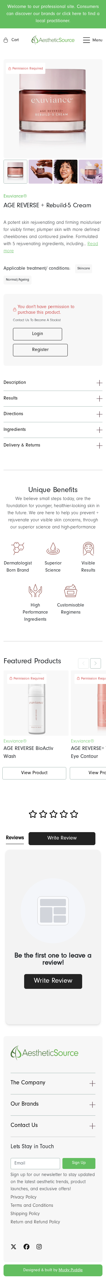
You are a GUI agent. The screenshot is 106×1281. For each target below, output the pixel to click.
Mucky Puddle (71, 1271)
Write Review (62, 838)
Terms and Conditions (32, 1206)
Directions (13, 414)
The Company (28, 1083)
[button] (88, 40)
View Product (34, 773)
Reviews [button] (15, 838)
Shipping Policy (25, 1214)
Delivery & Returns (22, 445)
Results (11, 398)
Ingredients (15, 430)
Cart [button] (14, 40)
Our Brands (25, 1105)
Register (40, 350)
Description (15, 383)
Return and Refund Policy (35, 1222)
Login (37, 334)
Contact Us (24, 1126)
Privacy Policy (24, 1197)
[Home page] (53, 40)
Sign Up (79, 1163)
